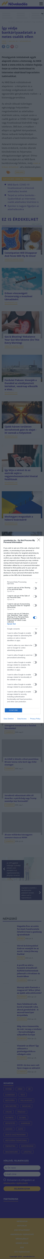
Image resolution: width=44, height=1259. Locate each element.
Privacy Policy (35, 719)
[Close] (39, 540)
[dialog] (22, 629)
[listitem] (22, 582)
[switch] (35, 588)
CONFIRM (13, 710)
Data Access (22, 719)
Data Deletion (9, 719)
